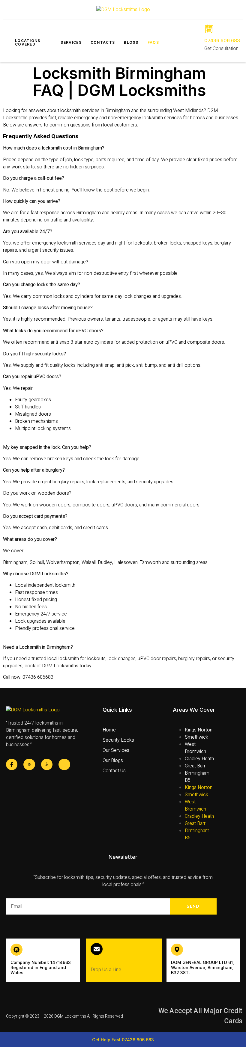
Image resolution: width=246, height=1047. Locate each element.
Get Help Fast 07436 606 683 (123, 1039)
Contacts (103, 42)
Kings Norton (198, 730)
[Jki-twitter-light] (29, 764)
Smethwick (196, 737)
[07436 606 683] (208, 28)
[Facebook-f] (11, 764)
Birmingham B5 (197, 777)
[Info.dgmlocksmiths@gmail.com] (97, 949)
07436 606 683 (222, 40)
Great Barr (195, 766)
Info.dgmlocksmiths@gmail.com (124, 961)
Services (71, 42)
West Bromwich (195, 748)
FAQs (153, 42)
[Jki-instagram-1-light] (46, 764)
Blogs (131, 42)
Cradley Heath (199, 758)
